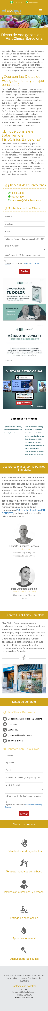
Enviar (24, 271)
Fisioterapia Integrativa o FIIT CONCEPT (23, 511)
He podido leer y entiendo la (22, 264)
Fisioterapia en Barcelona (12, 433)
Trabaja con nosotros (24, 997)
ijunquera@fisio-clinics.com (26, 200)
